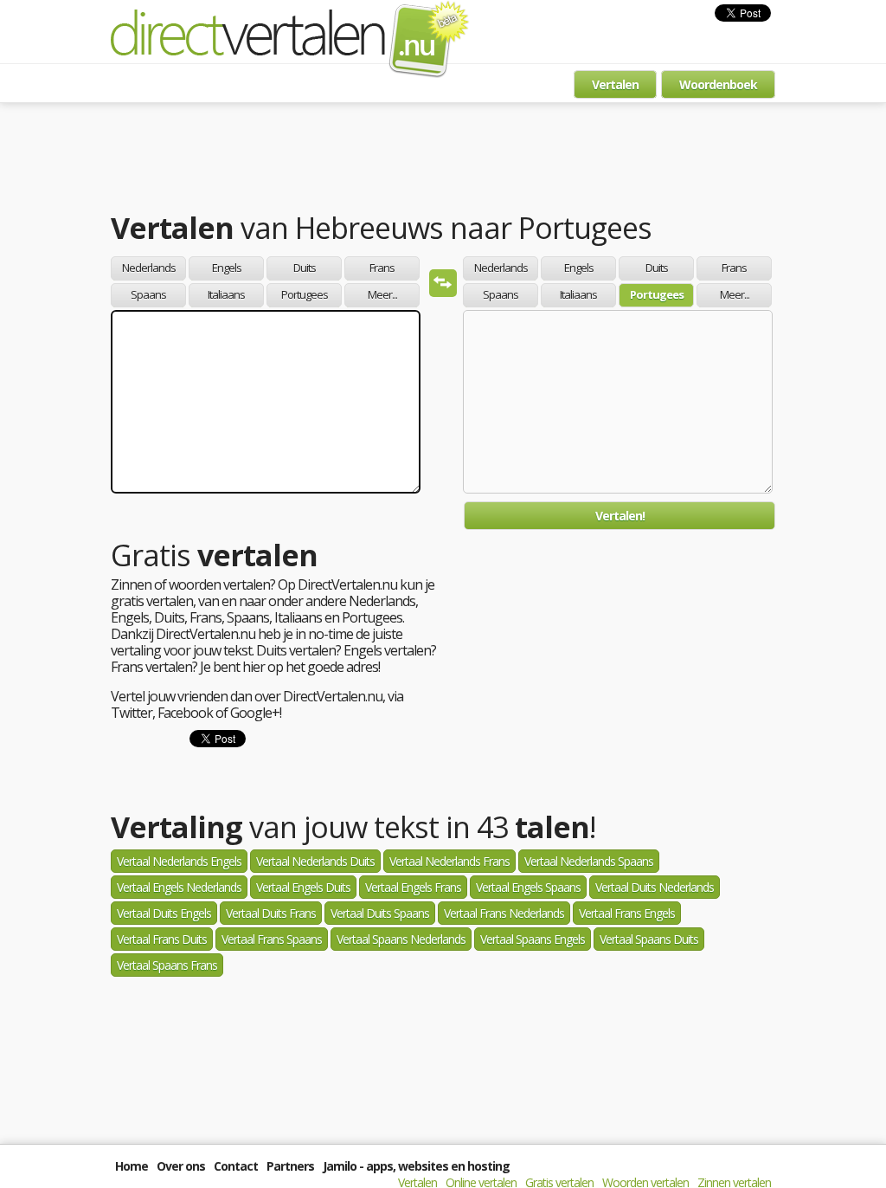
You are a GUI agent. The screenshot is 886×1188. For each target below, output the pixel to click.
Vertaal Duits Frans (271, 913)
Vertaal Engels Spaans (528, 887)
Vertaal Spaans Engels (532, 939)
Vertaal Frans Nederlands (504, 913)
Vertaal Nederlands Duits (315, 861)
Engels (226, 267)
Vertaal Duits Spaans (380, 913)
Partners (290, 1166)
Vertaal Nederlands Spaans (588, 861)
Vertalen (615, 84)
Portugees (304, 294)
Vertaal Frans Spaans (272, 939)
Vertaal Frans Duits (162, 939)
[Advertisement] (443, 160)
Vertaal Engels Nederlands (179, 887)
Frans (382, 267)
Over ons (181, 1166)
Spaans (148, 294)
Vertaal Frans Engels (627, 913)
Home (131, 1166)
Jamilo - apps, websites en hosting (416, 1166)
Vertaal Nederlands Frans (449, 861)
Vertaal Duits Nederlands (654, 887)
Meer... (382, 294)
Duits (304, 267)
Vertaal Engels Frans (413, 887)
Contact (236, 1166)
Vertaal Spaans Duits (649, 939)
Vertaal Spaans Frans (167, 965)
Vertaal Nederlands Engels (179, 861)
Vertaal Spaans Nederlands (401, 939)
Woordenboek (718, 84)
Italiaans (226, 294)
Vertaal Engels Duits (303, 887)
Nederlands (149, 267)
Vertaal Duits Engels (164, 913)
